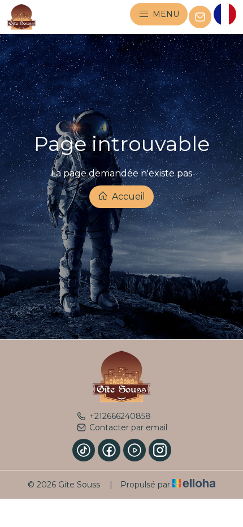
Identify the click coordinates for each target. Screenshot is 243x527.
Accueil (127, 196)
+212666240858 (120, 416)
